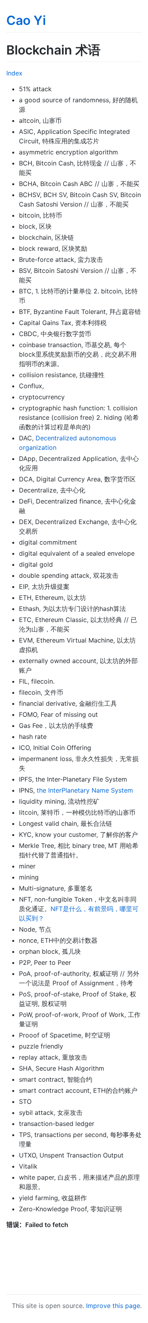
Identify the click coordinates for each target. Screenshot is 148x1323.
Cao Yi (26, 20)
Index (14, 73)
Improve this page (113, 1306)
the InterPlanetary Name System (85, 790)
